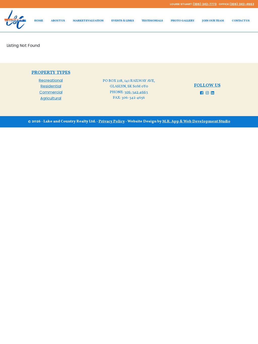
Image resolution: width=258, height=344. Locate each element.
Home (38, 21)
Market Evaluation (88, 21)
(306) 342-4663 (242, 4)
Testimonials (152, 21)
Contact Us (241, 21)
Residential (51, 86)
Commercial (50, 92)
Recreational (51, 80)
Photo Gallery (182, 21)
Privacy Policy (112, 121)
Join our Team (213, 21)
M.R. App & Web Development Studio (196, 121)
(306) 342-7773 (204, 4)
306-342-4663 (136, 92)
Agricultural (50, 98)
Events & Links (122, 21)
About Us (58, 21)
